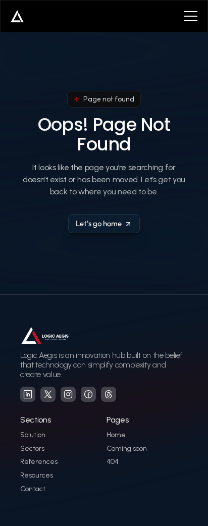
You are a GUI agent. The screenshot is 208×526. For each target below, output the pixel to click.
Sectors (32, 448)
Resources (36, 475)
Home (116, 435)
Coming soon (127, 448)
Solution (32, 435)
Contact (32, 489)
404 (113, 461)
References (39, 461)
